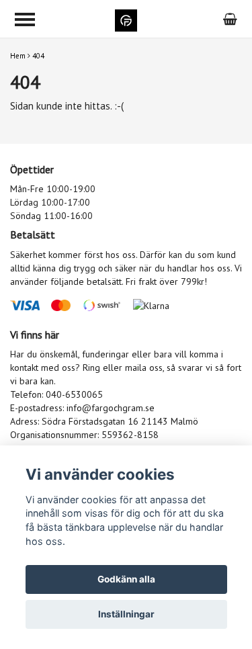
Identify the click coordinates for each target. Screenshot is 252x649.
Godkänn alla (126, 579)
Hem (18, 55)
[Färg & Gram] (126, 19)
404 (38, 55)
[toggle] (25, 19)
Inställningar (126, 614)
